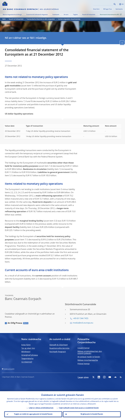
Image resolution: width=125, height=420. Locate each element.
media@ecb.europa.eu (83, 323)
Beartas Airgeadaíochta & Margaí (12, 14)
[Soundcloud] (115, 377)
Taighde (75, 14)
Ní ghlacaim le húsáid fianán (92, 414)
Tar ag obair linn (28, 348)
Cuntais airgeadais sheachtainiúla (69, 19)
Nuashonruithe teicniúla (59, 348)
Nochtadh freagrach (57, 352)
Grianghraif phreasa (29, 355)
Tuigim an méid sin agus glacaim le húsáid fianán (33, 414)
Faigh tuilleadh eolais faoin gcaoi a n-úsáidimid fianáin (79, 408)
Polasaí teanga (84, 364)
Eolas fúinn (96, 9)
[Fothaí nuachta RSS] (120, 377)
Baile (4, 19)
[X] (93, 377)
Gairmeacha (119, 9)
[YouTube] (109, 377)
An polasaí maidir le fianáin (89, 357)
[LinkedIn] (98, 377)
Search (114, 4)
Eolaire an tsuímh (9, 369)
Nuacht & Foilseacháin (88, 14)
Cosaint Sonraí (83, 348)
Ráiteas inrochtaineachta (88, 360)
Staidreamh (55, 14)
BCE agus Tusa (107, 9)
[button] (118, 4)
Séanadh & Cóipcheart (58, 345)
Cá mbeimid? (26, 362)
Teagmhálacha (27, 359)
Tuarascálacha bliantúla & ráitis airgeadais (41, 19)
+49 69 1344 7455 (80, 319)
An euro (66, 14)
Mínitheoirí (25, 352)
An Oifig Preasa (15, 323)
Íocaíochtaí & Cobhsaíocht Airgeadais (37, 14)
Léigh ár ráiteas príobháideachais (41, 408)
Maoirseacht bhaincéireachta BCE (109, 14)
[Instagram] (104, 377)
